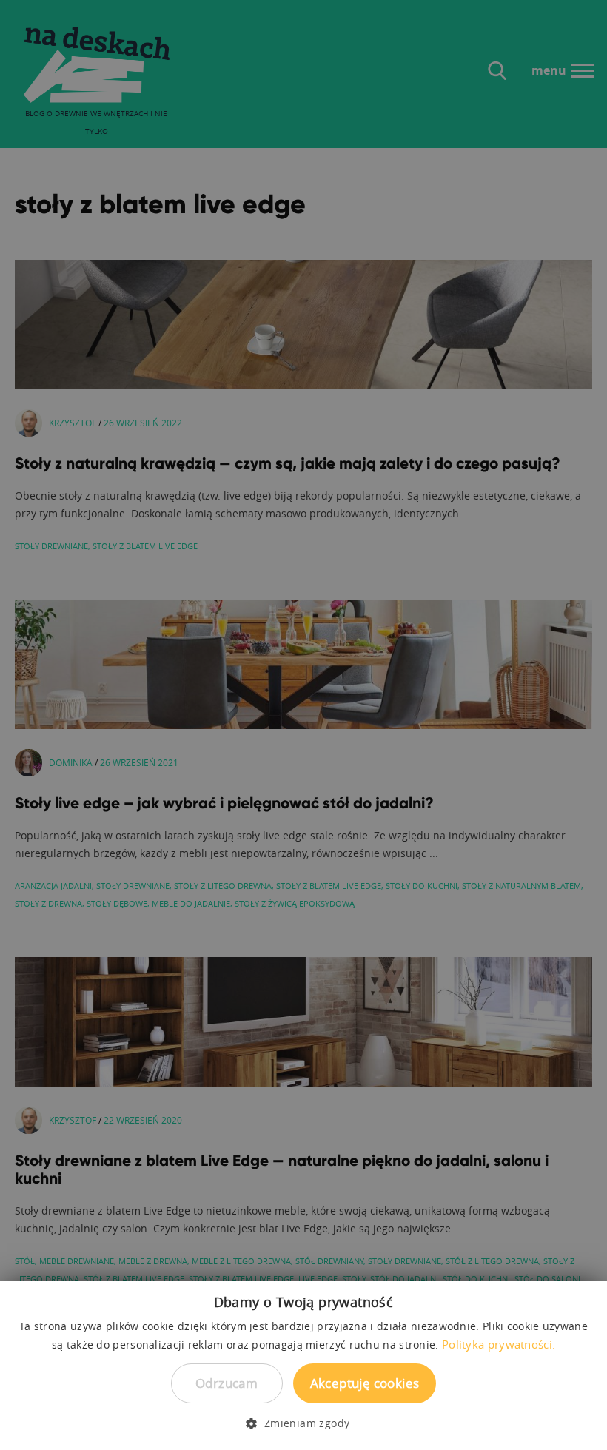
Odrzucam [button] (226, 1383)
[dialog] (303, 725)
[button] (303, 1423)
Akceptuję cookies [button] (365, 1383)
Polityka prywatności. (498, 1344)
